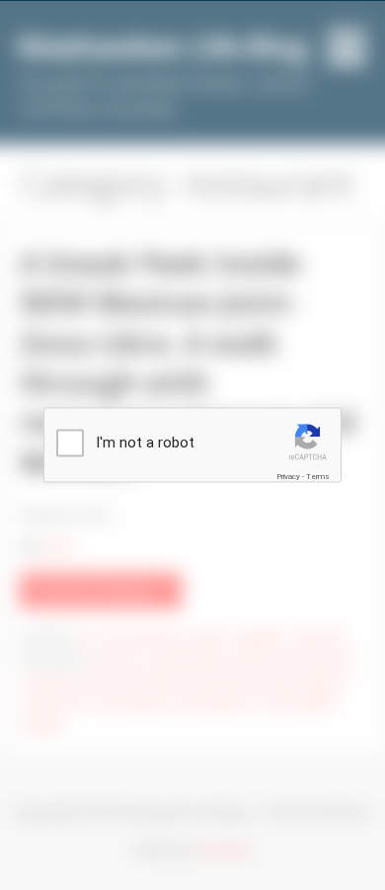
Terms (318, 475)
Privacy (288, 475)
